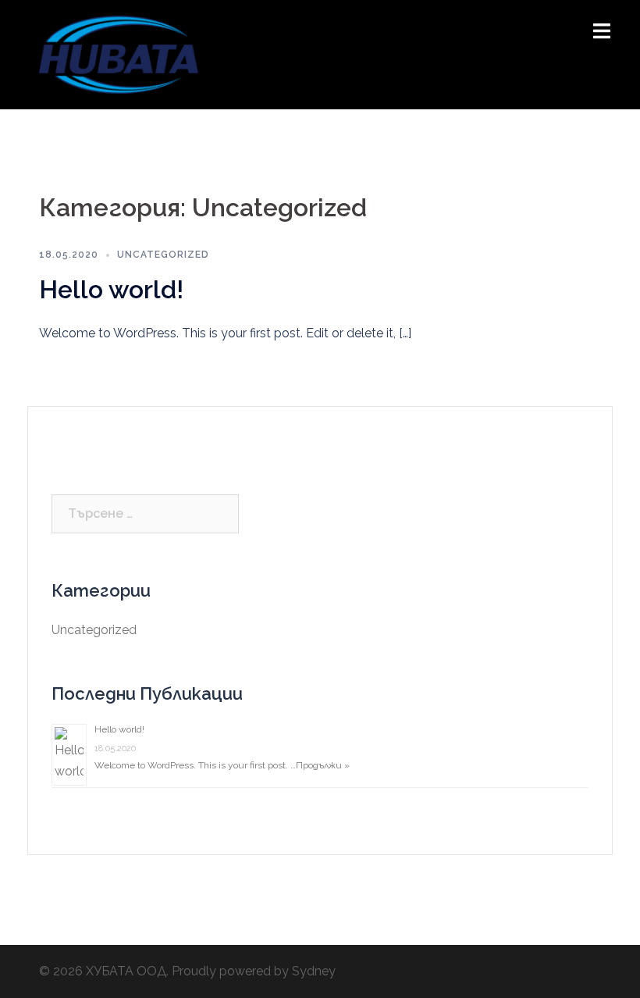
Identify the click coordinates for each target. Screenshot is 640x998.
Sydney (314, 971)
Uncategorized (163, 254)
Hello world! (111, 289)
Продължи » (323, 765)
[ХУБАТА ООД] (118, 53)
